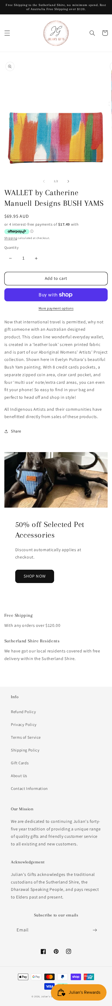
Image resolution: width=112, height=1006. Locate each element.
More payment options (56, 308)
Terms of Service (26, 737)
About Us (19, 775)
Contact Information (29, 788)
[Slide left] (44, 181)
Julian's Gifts (48, 996)
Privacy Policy (24, 724)
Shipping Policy (25, 750)
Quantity (11, 247)
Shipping (10, 238)
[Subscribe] (95, 930)
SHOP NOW (34, 576)
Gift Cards (20, 762)
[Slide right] (68, 181)
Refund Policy (23, 711)
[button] (7, 33)
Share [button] (16, 431)
